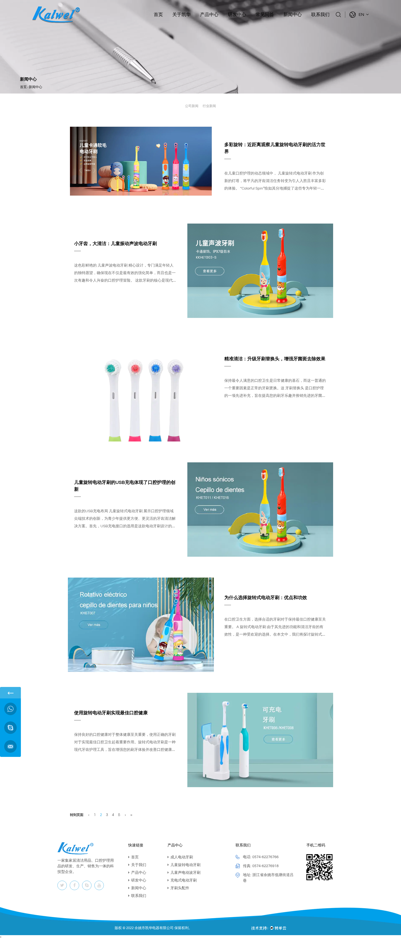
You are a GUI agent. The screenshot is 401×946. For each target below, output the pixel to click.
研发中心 (237, 14)
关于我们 (138, 864)
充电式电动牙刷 (183, 880)
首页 (158, 14)
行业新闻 (209, 106)
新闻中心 (292, 14)
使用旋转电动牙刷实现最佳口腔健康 (111, 713)
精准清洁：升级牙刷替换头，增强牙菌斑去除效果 (274, 359)
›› (131, 815)
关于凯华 (181, 14)
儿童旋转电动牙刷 (185, 864)
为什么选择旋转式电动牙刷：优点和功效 (265, 597)
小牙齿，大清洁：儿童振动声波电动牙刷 (115, 243)
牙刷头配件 (179, 887)
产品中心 (209, 14)
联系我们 (320, 14)
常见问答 (265, 14)
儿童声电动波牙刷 (185, 872)
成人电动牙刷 (181, 857)
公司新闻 (191, 106)
